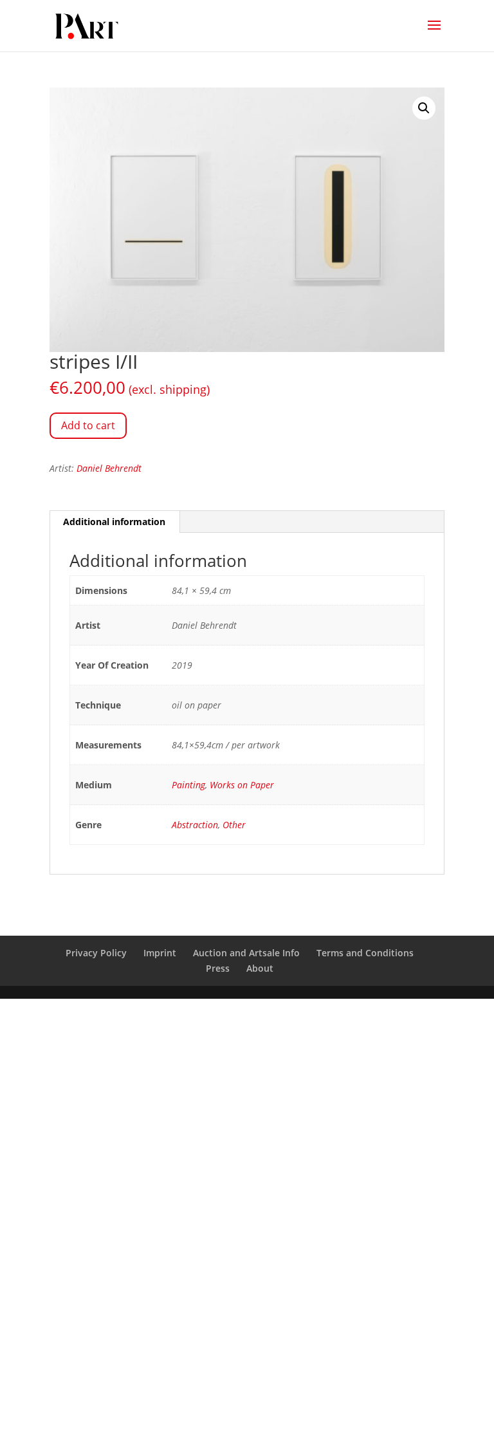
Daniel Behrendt (109, 468)
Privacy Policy (96, 953)
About (259, 968)
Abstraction (195, 825)
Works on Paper (242, 785)
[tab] (114, 522)
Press (218, 968)
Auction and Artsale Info (246, 953)
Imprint (159, 953)
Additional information (114, 521)
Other (234, 825)
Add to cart (88, 425)
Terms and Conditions (365, 953)
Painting (188, 785)
